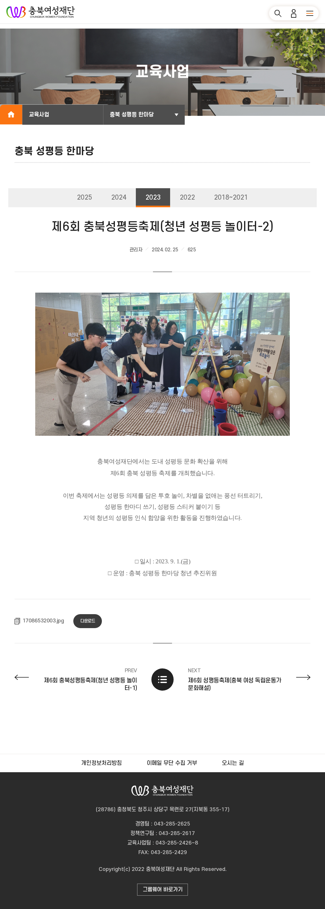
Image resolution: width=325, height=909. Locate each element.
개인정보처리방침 (101, 763)
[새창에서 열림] (163, 363)
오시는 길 (233, 763)
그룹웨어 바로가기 (162, 889)
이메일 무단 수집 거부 (172, 763)
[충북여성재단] (40, 12)
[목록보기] (162, 679)
